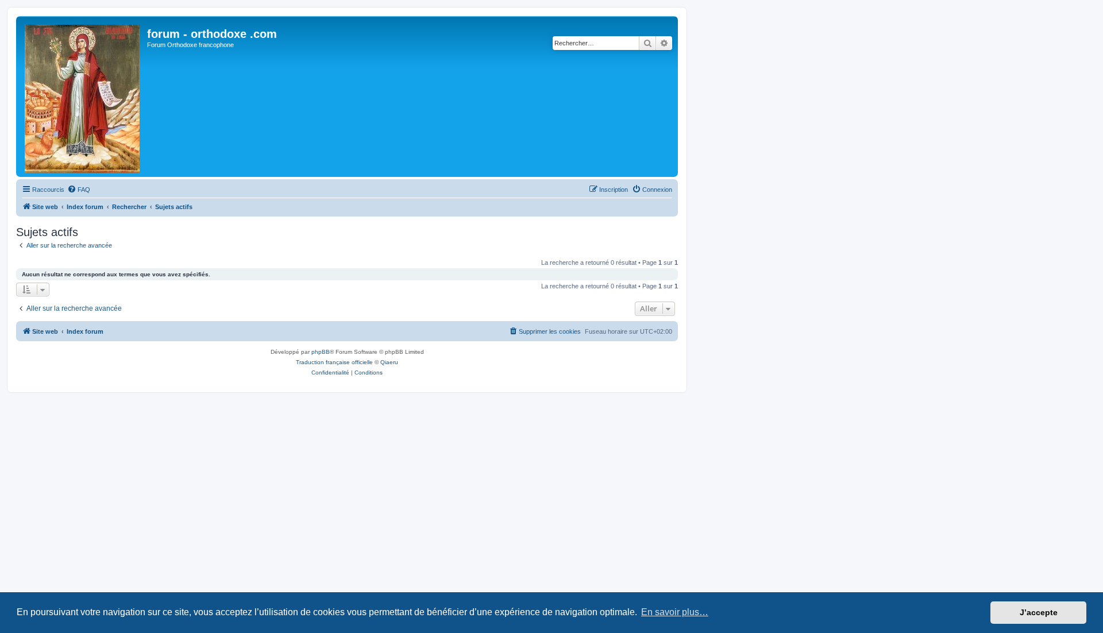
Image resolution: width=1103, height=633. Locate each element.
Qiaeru (389, 362)
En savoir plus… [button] (674, 612)
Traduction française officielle (334, 362)
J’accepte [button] (1039, 612)
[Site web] (83, 96)
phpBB (320, 352)
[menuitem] (78, 189)
